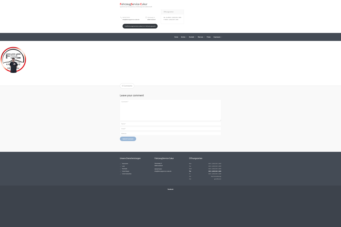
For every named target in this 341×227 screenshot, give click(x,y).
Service (183, 37)
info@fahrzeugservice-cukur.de (131, 19)
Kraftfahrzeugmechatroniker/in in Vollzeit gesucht (140, 26)
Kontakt (191, 37)
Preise (209, 37)
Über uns (200, 37)
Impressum (216, 37)
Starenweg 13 (151, 17)
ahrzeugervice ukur (133, 4)
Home (176, 37)
